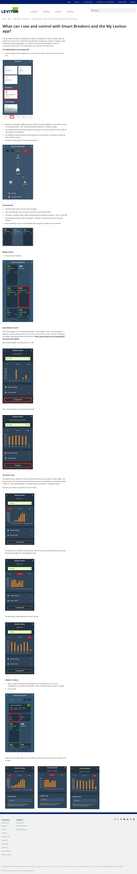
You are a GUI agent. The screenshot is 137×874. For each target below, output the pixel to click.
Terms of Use (48, 866)
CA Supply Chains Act (84, 866)
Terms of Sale (57, 866)
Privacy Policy (66, 866)
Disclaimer (74, 866)
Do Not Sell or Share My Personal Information (14, 866)
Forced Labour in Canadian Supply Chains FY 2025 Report (107, 866)
